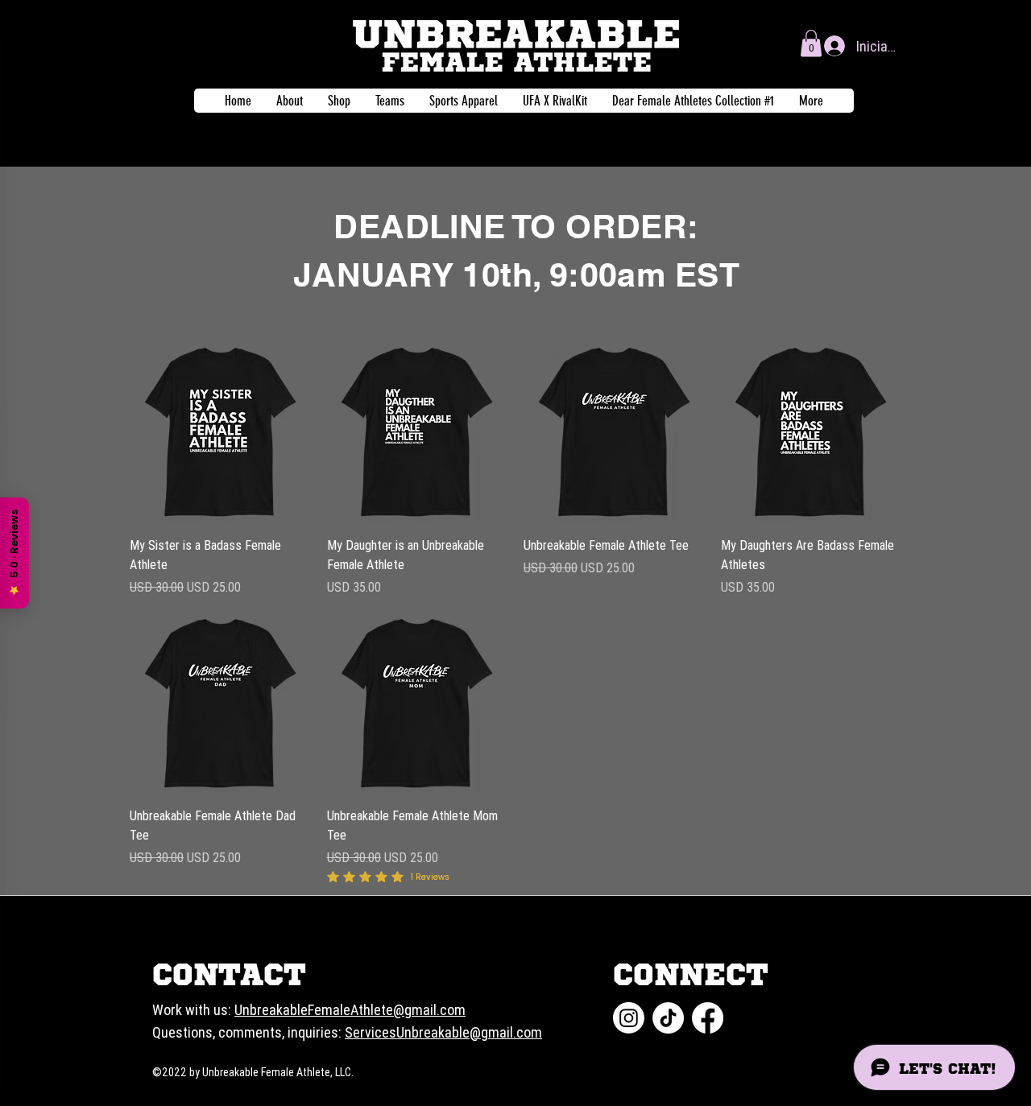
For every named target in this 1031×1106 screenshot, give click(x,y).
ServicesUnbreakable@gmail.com (443, 1032)
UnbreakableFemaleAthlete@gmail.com (350, 1010)
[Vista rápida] (220, 431)
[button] (811, 43)
